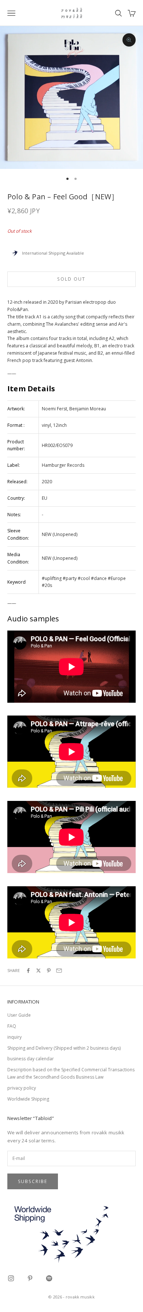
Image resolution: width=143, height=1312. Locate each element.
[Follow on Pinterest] (30, 1278)
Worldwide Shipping (28, 1099)
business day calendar (30, 1059)
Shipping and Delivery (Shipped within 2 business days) (64, 1048)
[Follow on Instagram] (11, 1278)
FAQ (11, 1026)
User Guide (19, 1015)
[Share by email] (59, 970)
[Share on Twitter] (38, 970)
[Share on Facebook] (28, 970)
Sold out (71, 279)
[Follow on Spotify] (49, 1278)
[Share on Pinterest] (49, 970)
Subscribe (32, 1181)
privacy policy (21, 1088)
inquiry (14, 1037)
